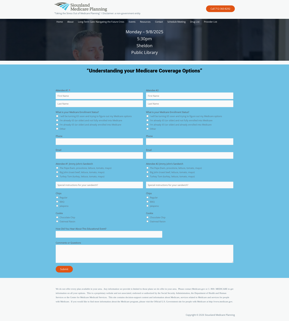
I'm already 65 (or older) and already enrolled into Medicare (90, 124)
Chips (58, 193)
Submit (64, 269)
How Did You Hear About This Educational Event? (81, 228)
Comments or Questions (68, 242)
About (70, 21)
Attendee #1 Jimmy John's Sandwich (74, 163)
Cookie (59, 213)
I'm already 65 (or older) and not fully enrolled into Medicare (91, 120)
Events (132, 21)
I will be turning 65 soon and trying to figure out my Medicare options (96, 116)
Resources (145, 21)
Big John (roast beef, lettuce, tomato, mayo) (82, 172)
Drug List (194, 21)
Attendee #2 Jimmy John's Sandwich (164, 163)
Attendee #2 (152, 90)
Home (59, 21)
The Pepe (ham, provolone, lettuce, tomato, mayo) (85, 167)
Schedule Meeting (176, 21)
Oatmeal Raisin (67, 221)
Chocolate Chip (67, 217)
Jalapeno (64, 205)
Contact (159, 21)
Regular (63, 197)
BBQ (62, 201)
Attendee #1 (63, 90)
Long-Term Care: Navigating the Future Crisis (101, 21)
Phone (59, 136)
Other (63, 128)
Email (58, 149)
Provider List (210, 21)
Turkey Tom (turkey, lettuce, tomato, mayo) (82, 176)
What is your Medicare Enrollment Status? (77, 112)
